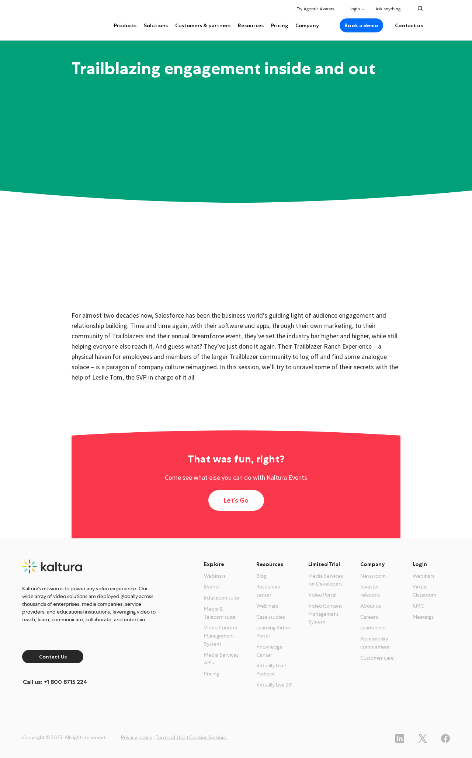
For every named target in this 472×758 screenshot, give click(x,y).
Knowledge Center (269, 650)
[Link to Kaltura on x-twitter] (422, 737)
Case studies (270, 617)
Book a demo (361, 25)
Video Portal (322, 594)
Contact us (409, 25)
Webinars (215, 576)
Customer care (377, 657)
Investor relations (370, 590)
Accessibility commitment (375, 642)
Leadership (373, 627)
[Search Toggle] (420, 8)
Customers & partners (202, 25)
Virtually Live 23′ (274, 684)
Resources (251, 25)
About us (370, 605)
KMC (418, 605)
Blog (261, 576)
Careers (369, 617)
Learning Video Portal (273, 631)
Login (355, 9)
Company (307, 25)
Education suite (221, 597)
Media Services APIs (221, 659)
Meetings (423, 617)
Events (211, 586)
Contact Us (53, 656)
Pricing (279, 25)
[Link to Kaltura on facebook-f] (445, 737)
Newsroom (373, 576)
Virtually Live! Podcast (271, 669)
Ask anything (388, 9)
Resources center (268, 590)
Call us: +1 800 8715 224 (55, 681)
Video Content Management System (220, 635)
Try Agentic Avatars (315, 9)
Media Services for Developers (325, 580)
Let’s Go (236, 500)
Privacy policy (136, 737)
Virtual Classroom (424, 590)
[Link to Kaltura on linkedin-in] (399, 737)
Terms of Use (170, 737)
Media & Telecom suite (220, 612)
